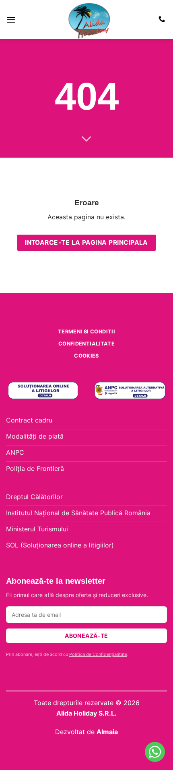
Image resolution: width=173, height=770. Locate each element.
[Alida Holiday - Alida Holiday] (89, 19)
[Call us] (162, 19)
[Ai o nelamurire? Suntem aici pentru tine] (155, 752)
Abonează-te (86, 635)
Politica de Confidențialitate (98, 654)
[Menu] (11, 19)
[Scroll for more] (86, 139)
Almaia (107, 732)
